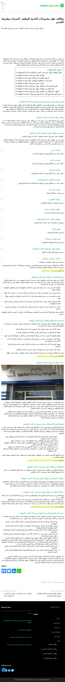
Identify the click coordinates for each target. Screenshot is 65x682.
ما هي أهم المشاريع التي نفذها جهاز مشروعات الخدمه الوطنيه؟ (39, 94)
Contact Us (56, 623)
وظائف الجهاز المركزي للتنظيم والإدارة (42, 507)
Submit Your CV (55, 607)
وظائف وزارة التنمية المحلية (45, 356)
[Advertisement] (32, 45)
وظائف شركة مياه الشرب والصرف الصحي (40, 460)
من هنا (58, 497)
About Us (57, 628)
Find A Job (57, 637)
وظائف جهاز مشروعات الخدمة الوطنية (30, 75)
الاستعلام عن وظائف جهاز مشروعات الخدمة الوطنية (35, 89)
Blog (58, 641)
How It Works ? (55, 632)
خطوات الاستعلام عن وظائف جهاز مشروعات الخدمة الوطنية (38, 91)
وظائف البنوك (52, 644)
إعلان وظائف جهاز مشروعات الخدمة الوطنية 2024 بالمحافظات (39, 72)
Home (58, 619)
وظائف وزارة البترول (47, 271)
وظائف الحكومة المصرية (49, 649)
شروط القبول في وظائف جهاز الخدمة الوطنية (33, 78)
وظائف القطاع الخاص (50, 654)
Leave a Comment (59, 582)
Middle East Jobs (49, 5)
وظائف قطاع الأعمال (50, 658)
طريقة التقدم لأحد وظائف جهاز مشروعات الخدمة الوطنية (37, 86)
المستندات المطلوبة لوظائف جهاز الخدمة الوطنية (34, 80)
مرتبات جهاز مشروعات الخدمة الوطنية (30, 83)
